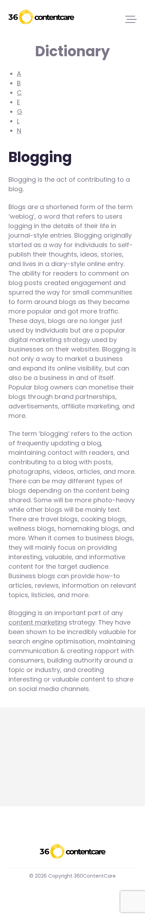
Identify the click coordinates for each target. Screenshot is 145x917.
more (16, 779)
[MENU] (131, 19)
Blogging (22, 761)
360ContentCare (41, 16)
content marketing (37, 622)
